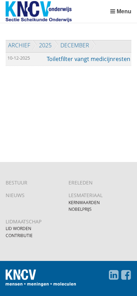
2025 (45, 45)
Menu (124, 11)
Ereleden (80, 182)
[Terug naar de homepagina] (56, 11)
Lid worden (18, 228)
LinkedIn (113, 275)
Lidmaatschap (23, 221)
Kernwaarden (84, 202)
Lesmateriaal (85, 195)
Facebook (125, 275)
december (74, 45)
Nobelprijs (80, 209)
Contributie (19, 235)
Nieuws (15, 195)
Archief (19, 45)
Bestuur (16, 182)
